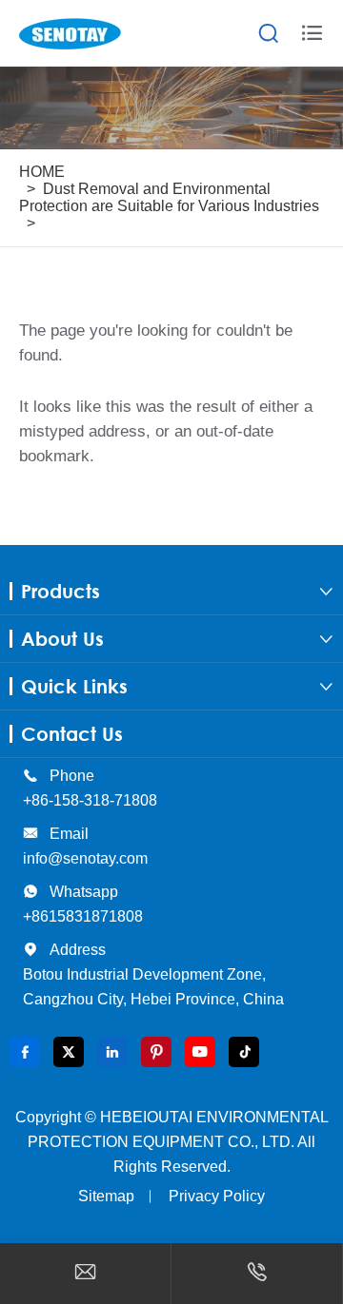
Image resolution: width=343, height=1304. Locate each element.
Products (60, 591)
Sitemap (106, 1196)
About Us (62, 639)
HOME (42, 172)
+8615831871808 (83, 916)
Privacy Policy (217, 1196)
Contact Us (72, 734)
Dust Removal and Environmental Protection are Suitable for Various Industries (169, 197)
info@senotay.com (85, 858)
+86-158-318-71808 (90, 800)
